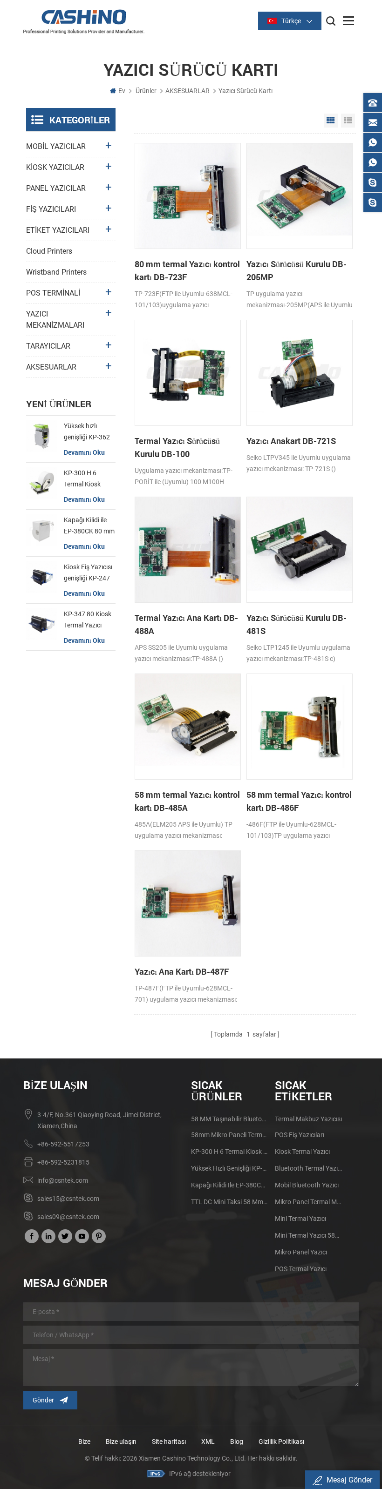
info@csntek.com (62, 1180)
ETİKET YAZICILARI (57, 230)
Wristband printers (56, 272)
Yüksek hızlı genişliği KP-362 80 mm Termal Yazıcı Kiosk (87, 432)
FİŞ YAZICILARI (51, 209)
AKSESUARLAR (187, 90)
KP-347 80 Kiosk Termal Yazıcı (87, 619)
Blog (236, 1441)
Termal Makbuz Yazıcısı (308, 1119)
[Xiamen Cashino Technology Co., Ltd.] (83, 21)
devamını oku (84, 452)
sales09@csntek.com (68, 1216)
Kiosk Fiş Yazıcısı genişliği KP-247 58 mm (88, 573)
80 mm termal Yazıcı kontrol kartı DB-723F (187, 270)
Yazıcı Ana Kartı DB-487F (182, 971)
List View (348, 121)
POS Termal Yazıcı (301, 1269)
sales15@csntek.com (68, 1198)
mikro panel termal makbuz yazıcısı (308, 1202)
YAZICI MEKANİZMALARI (55, 320)
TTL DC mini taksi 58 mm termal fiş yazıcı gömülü (229, 1202)
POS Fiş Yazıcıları (299, 1135)
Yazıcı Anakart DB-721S (291, 440)
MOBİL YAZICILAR (56, 146)
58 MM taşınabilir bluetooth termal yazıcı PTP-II (229, 1119)
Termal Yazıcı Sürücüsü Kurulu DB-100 (177, 447)
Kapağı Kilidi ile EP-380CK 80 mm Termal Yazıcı (89, 526)
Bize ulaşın (122, 1441)
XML (208, 1441)
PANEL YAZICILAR (56, 188)
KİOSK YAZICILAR (55, 167)
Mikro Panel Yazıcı (301, 1252)
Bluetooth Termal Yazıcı (308, 1168)
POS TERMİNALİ (53, 293)
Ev (121, 90)
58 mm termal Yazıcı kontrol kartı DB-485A (187, 801)
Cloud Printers (49, 251)
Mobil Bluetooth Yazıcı (307, 1185)
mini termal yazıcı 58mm (308, 1235)
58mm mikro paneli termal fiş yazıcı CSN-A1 (229, 1135)
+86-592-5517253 (63, 1144)
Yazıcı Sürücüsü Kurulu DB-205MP (296, 270)
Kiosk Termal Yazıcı (302, 1151)
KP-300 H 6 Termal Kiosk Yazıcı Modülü (84, 479)
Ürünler (146, 90)
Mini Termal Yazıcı (300, 1218)
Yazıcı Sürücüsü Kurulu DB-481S (296, 624)
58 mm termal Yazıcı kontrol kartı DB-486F (299, 801)
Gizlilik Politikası (281, 1441)
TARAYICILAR (48, 346)
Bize (84, 1441)
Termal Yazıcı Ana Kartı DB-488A (186, 624)
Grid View (331, 121)
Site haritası (169, 1441)
